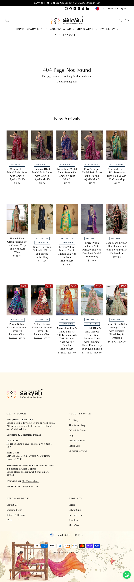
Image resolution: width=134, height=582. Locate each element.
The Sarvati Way (77, 425)
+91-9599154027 (30, 481)
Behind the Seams (77, 430)
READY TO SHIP (36, 29)
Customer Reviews (78, 451)
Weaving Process (77, 440)
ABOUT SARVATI (66, 35)
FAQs (9, 520)
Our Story (74, 420)
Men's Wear (74, 525)
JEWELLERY (107, 29)
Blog (71, 435)
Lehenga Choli (76, 515)
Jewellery (73, 520)
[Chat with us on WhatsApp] (127, 575)
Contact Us (12, 505)
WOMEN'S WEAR (61, 29)
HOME (20, 29)
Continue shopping (67, 81)
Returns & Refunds (16, 515)
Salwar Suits (75, 510)
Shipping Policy (14, 510)
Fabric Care (74, 446)
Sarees (72, 505)
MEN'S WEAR (85, 29)
